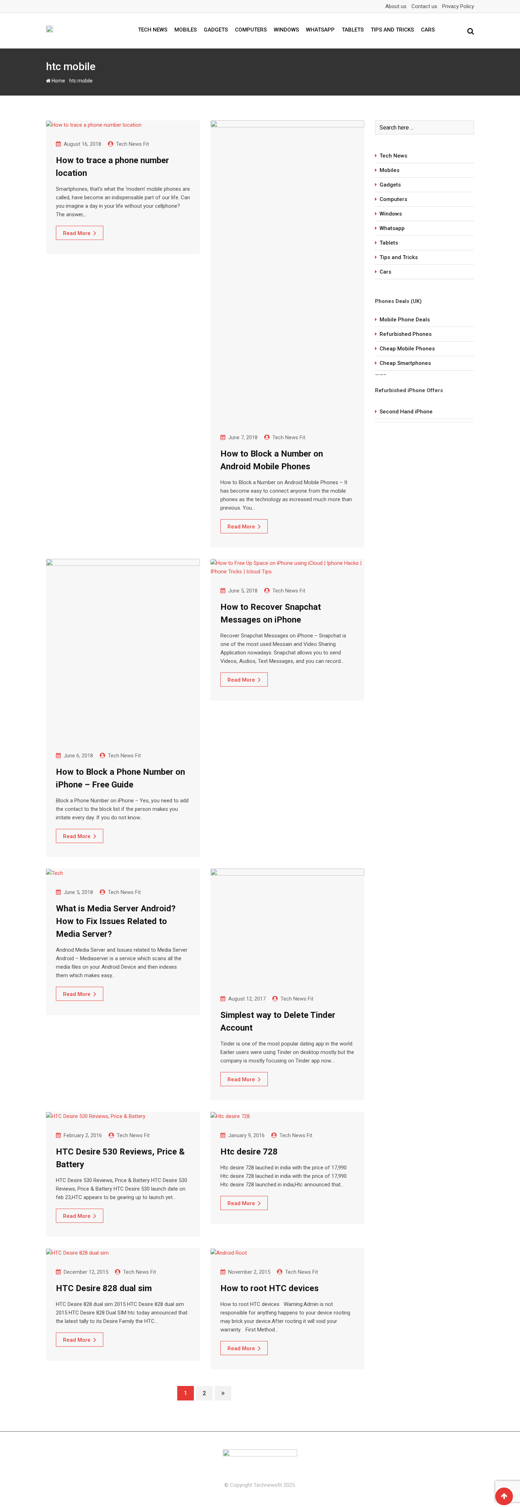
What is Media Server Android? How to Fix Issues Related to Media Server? (115, 921)
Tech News (152, 30)
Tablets (353, 30)
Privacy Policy (458, 6)
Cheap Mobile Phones (407, 348)
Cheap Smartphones (405, 363)
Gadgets (216, 30)
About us (395, 6)
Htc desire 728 (249, 1152)
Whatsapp (320, 30)
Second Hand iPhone (406, 411)
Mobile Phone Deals (405, 319)
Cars (428, 30)
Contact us (424, 6)
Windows (286, 30)
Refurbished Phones (406, 334)
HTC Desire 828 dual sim (104, 1288)
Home (58, 81)
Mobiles (185, 30)
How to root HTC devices (269, 1288)
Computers (251, 30)
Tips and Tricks (392, 30)
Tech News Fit (132, 144)
